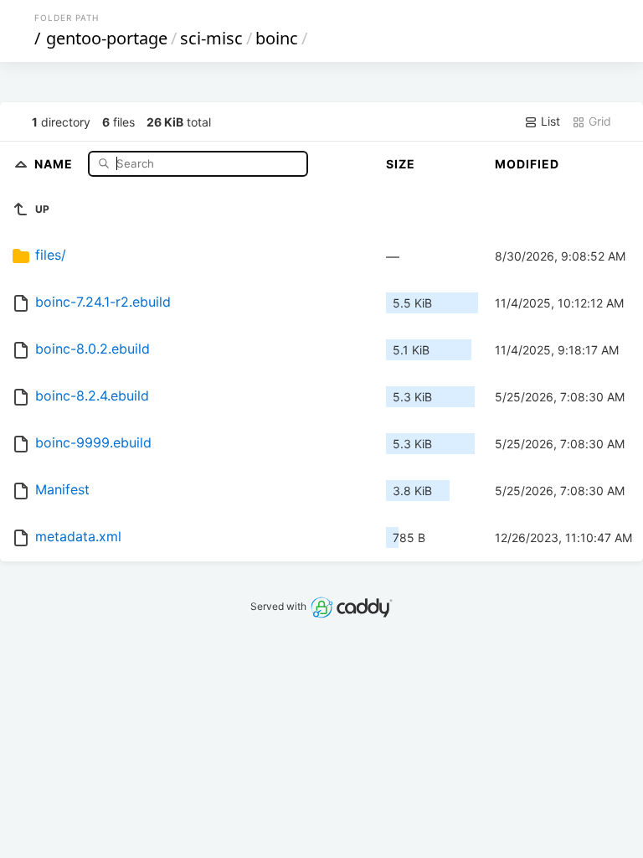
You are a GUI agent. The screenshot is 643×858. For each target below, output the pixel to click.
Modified (527, 164)
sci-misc (211, 38)
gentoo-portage (106, 38)
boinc (276, 38)
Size (400, 164)
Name (55, 163)
